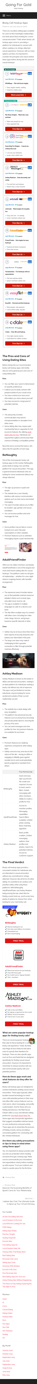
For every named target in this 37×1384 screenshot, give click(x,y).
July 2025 (6, 1361)
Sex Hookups (7, 1331)
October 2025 (7, 1354)
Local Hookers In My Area (12, 1220)
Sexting (5, 1334)
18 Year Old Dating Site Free (12, 1217)
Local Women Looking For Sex (13, 1224)
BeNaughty (10, 923)
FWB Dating (6, 1227)
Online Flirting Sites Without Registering (16, 1280)
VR (3, 1338)
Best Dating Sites (8, 1255)
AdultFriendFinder (14, 966)
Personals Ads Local (10, 1259)
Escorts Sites (7, 1241)
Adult (4, 1299)
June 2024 (6, 1371)
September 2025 (8, 1357)
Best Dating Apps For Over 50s (13, 1277)
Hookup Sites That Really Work (14, 1252)
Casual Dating (7, 1310)
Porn (4, 1320)
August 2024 (7, 1368)
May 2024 (6, 1375)
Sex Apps (6, 1324)
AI (3, 1302)
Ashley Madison (13, 1006)
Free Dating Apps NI (9, 1245)
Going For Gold (18, 4)
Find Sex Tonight (8, 1234)
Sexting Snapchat (8, 1238)
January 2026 (7, 1350)
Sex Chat (5, 1327)
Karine (25, 26)
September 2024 (8, 1364)
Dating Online (7, 1313)
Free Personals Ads (9, 1273)
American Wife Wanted (11, 1266)
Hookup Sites (10, 1177)
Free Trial (18, 941)
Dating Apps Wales (9, 1231)
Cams (4, 1306)
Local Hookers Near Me (11, 1248)
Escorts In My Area (9, 1270)
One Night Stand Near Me (20, 1116)
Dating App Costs (8, 1262)
